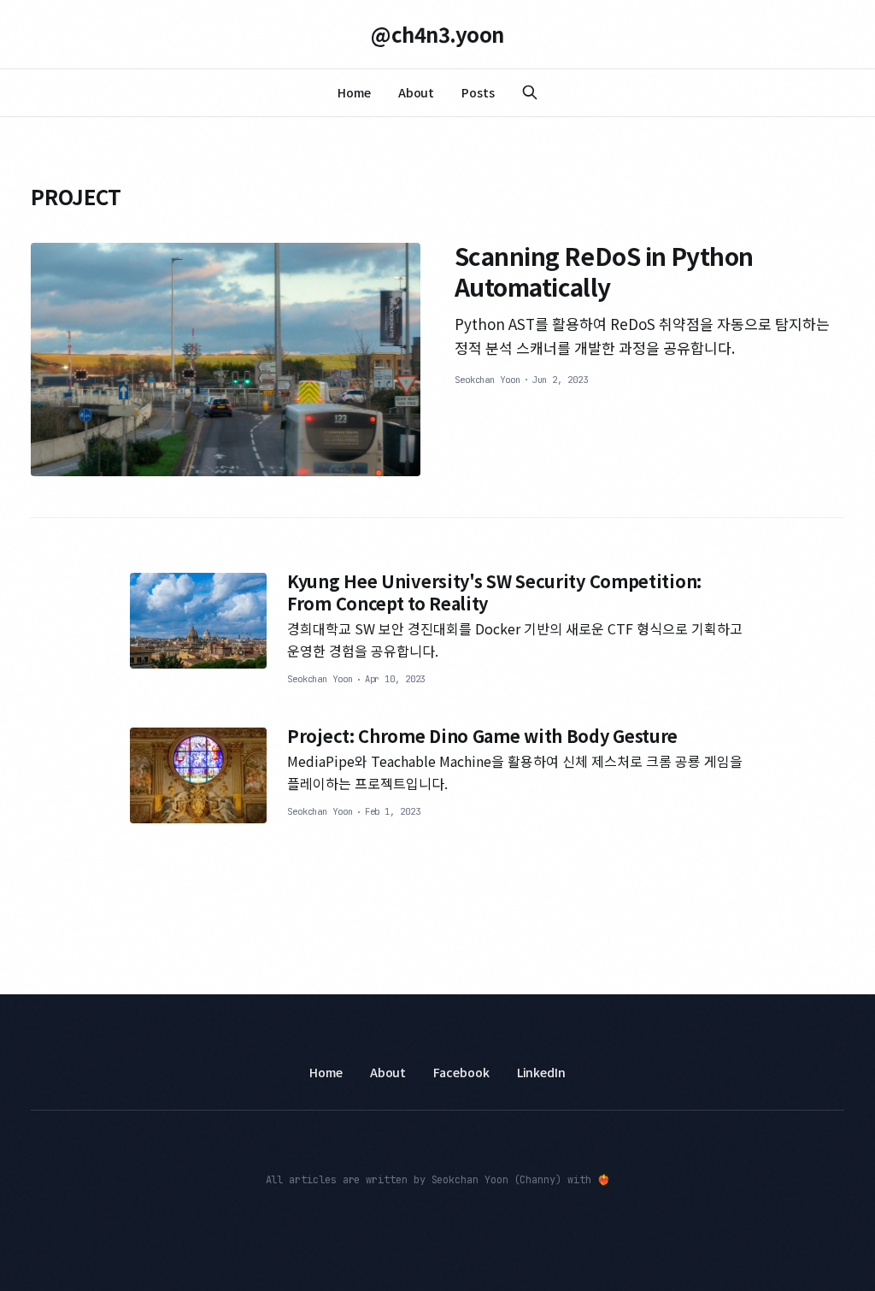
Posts (478, 92)
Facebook (461, 1072)
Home (354, 92)
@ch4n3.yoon (437, 34)
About (416, 92)
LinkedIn (541, 1072)
